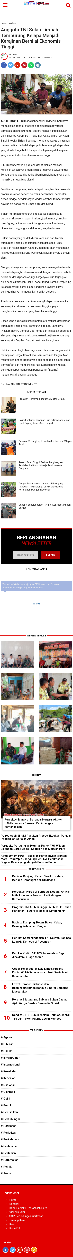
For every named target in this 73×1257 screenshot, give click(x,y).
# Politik (6, 1166)
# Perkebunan (10, 1139)
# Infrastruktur (10, 1057)
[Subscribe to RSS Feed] (34, 1250)
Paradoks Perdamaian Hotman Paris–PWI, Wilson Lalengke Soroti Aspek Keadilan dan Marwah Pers (33, 847)
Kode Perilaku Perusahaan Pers (28, 1208)
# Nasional (8, 1085)
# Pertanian (8, 1153)
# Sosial (6, 1173)
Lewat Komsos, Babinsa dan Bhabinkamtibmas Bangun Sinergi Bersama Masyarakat (40, 987)
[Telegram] (38, 65)
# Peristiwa (8, 1132)
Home (3, 23)
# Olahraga (8, 1091)
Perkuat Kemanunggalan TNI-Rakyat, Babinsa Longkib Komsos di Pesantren (41, 939)
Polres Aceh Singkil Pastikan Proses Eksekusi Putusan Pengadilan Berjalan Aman (36, 837)
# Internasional (10, 1064)
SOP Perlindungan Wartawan (26, 1216)
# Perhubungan (11, 1119)
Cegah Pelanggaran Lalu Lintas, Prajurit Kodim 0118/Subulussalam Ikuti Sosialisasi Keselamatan (40, 972)
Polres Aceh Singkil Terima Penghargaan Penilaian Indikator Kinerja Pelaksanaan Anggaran (41, 465)
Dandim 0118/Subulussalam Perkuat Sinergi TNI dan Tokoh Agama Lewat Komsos (41, 1016)
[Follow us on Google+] (20, 1250)
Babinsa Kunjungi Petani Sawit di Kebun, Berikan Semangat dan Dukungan (38, 878)
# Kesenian (8, 1078)
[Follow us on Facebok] (5, 1250)
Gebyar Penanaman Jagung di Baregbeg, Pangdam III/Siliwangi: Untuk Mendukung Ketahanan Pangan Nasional (41, 486)
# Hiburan (7, 1044)
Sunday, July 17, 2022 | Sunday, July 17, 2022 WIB (30, 57)
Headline (12, 23)
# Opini (5, 1098)
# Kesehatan (9, 1071)
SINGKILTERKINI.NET (24, 384)
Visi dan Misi (17, 1212)
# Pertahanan (9, 1146)
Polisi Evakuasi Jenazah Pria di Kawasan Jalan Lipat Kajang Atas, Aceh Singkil (44, 422)
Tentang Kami (17, 1220)
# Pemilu (6, 1105)
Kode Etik (15, 1228)
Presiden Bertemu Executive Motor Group (42, 398)
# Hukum (7, 1051)
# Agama (7, 1037)
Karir (12, 1224)
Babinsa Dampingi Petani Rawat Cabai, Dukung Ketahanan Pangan (37, 924)
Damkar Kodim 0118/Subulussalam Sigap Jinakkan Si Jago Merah (39, 955)
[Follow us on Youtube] (27, 1250)
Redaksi (14, 1204)
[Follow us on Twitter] (13, 1250)
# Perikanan (8, 1125)
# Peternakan (9, 1160)
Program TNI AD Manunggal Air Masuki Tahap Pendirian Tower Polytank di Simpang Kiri (41, 908)
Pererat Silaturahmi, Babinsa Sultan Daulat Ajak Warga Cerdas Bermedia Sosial (39, 1001)
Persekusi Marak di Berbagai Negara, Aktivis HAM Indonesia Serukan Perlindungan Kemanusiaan (33, 823)
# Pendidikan (9, 1112)
